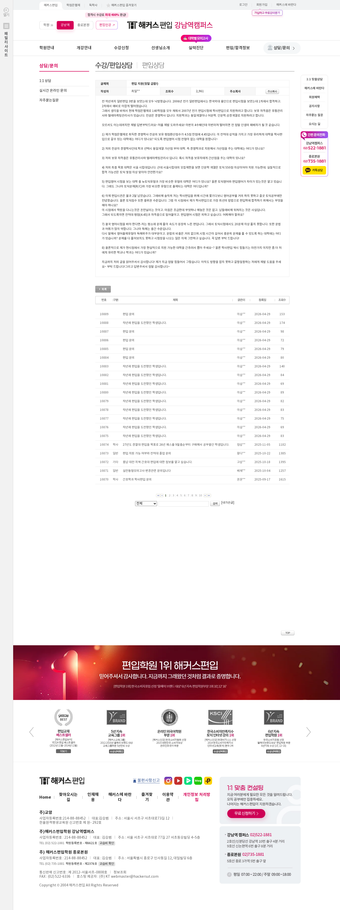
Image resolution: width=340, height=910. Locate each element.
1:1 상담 (45, 81)
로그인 (243, 4)
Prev (31, 732)
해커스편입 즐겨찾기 (124, 5)
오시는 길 (314, 124)
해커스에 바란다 (286, 4)
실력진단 (196, 47)
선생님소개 (160, 47)
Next (308, 732)
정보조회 (119, 872)
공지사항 (314, 106)
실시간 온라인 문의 (53, 91)
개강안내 (84, 47)
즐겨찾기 (147, 797)
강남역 (65, 25)
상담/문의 (282, 47)
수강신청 (121, 47)
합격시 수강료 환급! (107, 15)
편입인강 (105, 25)
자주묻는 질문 (314, 115)
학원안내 (46, 47)
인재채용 (93, 797)
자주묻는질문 (49, 100)
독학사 (93, 5)
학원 (46, 25)
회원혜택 (314, 97)
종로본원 (83, 25)
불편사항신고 (148, 780)
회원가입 (261, 4)
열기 (6, 35)
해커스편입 (50, 5)
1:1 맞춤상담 (314, 79)
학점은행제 (73, 5)
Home (45, 797)
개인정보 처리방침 (196, 797)
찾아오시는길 (68, 797)
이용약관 (167, 797)
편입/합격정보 (238, 47)
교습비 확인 (107, 843)
